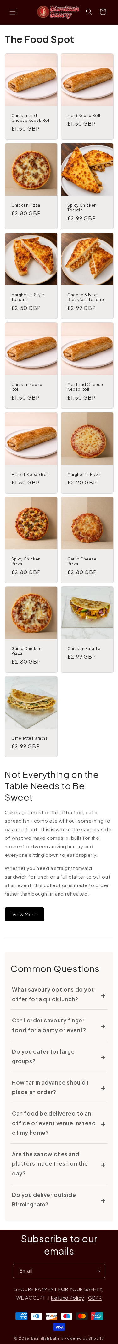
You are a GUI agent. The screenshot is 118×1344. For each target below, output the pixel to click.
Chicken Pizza (25, 205)
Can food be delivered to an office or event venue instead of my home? (54, 1123)
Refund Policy (67, 1297)
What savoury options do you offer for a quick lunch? (53, 994)
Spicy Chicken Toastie (82, 208)
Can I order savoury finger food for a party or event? (49, 1025)
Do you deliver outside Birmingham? (44, 1199)
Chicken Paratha (84, 648)
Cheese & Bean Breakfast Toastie (85, 297)
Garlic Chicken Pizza (26, 651)
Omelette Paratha (29, 738)
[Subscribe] (98, 1271)
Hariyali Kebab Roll (30, 474)
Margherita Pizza (84, 474)
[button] (13, 12)
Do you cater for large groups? (43, 1056)
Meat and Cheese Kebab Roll (85, 387)
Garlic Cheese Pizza (82, 561)
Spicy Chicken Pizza (26, 561)
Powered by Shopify (84, 1338)
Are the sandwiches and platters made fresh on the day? (50, 1164)
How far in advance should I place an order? (50, 1087)
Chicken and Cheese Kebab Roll (30, 118)
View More (24, 914)
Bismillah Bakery (47, 1338)
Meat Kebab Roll (83, 115)
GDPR (95, 1297)
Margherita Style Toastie (27, 297)
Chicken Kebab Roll (26, 387)
